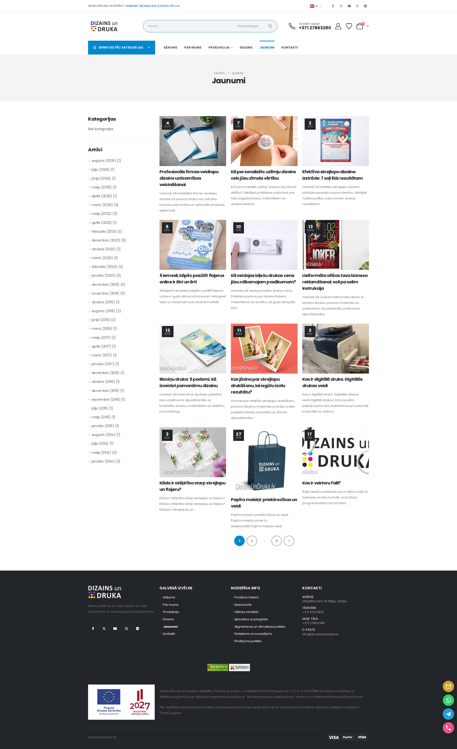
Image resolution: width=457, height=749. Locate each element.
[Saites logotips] (104, 26)
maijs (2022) (102, 213)
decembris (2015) (105, 390)
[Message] (448, 686)
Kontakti (289, 47)
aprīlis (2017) (101, 346)
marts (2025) (102, 204)
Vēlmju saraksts (246, 612)
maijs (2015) (101, 417)
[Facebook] (333, 6)
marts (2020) (102, 258)
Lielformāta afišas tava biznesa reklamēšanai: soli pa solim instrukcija (335, 281)
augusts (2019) (103, 311)
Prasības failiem (246, 597)
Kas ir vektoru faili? (321, 483)
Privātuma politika (248, 641)
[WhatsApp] (448, 700)
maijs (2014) (101, 452)
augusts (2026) (104, 160)
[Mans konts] (338, 26)
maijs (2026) (102, 187)
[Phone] (448, 728)
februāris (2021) (104, 231)
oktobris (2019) (103, 302)
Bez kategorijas (101, 129)
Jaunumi (266, 47)
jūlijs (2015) (100, 408)
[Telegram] (365, 6)
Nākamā (289, 541)
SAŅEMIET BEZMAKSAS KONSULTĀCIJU (152, 6)
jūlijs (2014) (100, 443)
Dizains (246, 47)
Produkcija (219, 47)
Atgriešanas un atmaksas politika (259, 627)
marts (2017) (102, 355)
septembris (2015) (106, 399)
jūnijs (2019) (101, 319)
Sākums (170, 47)
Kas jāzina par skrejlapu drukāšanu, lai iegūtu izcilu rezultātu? (258, 385)
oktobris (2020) (104, 249)
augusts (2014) (103, 434)
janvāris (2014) (103, 461)
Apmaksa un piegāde (251, 619)
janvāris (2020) (103, 275)
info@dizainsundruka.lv (320, 634)
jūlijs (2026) (100, 169)
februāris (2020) (104, 266)
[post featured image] (192, 141)
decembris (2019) (105, 284)
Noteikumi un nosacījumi (253, 634)
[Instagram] (357, 6)
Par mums (193, 47)
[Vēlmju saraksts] (349, 26)
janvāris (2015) (103, 426)
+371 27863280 (313, 623)
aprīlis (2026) (102, 196)
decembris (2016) (105, 372)
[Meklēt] (270, 26)
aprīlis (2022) (102, 222)
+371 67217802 (313, 612)
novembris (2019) (105, 293)
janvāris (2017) (103, 364)
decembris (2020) (106, 240)
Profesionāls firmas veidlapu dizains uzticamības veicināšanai (189, 178)
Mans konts (243, 605)
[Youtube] (349, 6)
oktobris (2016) (103, 381)
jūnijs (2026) (101, 178)
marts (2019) (102, 328)
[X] (341, 6)
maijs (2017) (101, 337)
